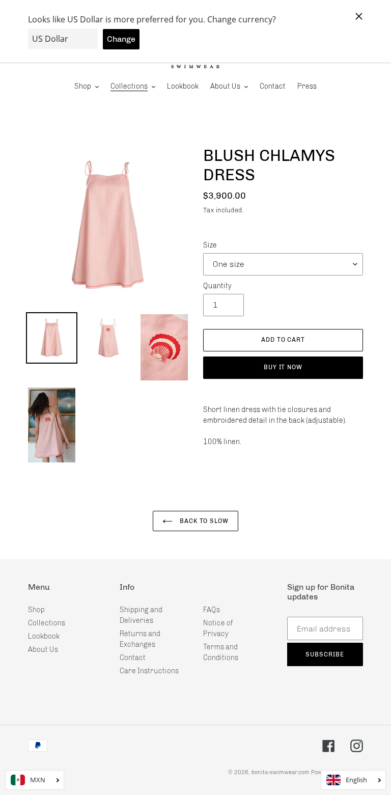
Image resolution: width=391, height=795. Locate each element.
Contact (133, 657)
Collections (46, 623)
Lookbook (44, 636)
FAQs (211, 610)
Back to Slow (203, 521)
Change (121, 39)
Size (210, 245)
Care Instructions (149, 671)
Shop (36, 610)
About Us (43, 649)
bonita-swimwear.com (281, 772)
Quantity (217, 286)
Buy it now (283, 367)
